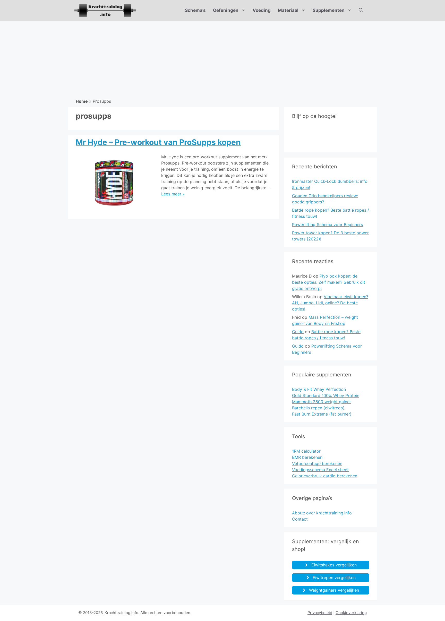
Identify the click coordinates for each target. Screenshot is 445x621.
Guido (298, 331)
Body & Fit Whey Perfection (319, 389)
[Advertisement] (222, 59)
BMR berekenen (307, 457)
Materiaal (288, 10)
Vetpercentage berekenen (317, 463)
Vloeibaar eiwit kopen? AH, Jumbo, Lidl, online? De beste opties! (330, 303)
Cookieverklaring (351, 612)
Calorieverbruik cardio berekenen (324, 475)
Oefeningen (225, 10)
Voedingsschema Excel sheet (320, 469)
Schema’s (195, 10)
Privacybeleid (319, 612)
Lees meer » (173, 193)
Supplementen (329, 10)
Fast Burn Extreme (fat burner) (322, 414)
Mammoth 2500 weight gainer (321, 401)
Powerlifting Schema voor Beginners (327, 224)
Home (82, 101)
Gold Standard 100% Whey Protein (325, 395)
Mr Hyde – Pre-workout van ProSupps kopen (158, 142)
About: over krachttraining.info (322, 512)
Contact (300, 519)
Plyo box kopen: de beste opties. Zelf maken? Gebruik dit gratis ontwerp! (328, 282)
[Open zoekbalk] (361, 10)
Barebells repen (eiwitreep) (318, 407)
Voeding (262, 10)
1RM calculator (306, 451)
